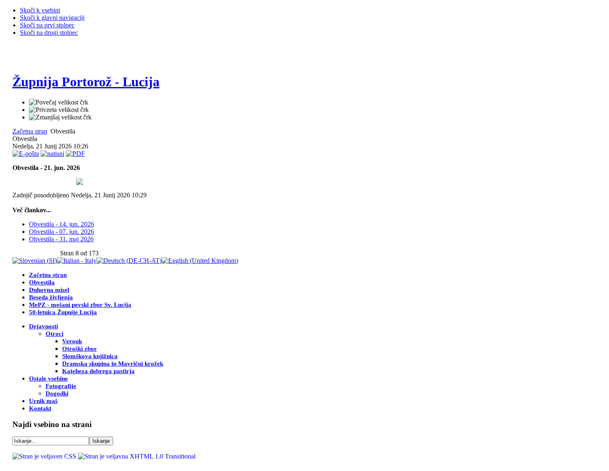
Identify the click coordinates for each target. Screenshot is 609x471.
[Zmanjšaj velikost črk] (60, 117)
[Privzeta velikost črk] (59, 110)
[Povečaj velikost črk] (58, 102)
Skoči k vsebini (40, 10)
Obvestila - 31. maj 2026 (61, 239)
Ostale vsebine (48, 378)
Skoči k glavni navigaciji (52, 17)
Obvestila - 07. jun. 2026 (61, 231)
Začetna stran (29, 131)
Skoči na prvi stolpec (47, 25)
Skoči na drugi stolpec (49, 32)
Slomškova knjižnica (90, 356)
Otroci (54, 333)
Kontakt (40, 408)
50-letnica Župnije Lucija (63, 312)
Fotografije (61, 386)
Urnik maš (43, 401)
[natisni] (52, 153)
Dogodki (57, 393)
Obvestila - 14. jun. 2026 (61, 224)
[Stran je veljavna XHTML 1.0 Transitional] (137, 456)
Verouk (72, 341)
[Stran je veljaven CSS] (45, 456)
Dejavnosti (43, 326)
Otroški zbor (79, 348)
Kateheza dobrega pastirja (98, 371)
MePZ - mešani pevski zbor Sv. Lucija (80, 304)
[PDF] (75, 153)
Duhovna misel (49, 289)
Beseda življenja (51, 297)
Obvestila (42, 282)
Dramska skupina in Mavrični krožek (112, 363)
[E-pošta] (25, 153)
